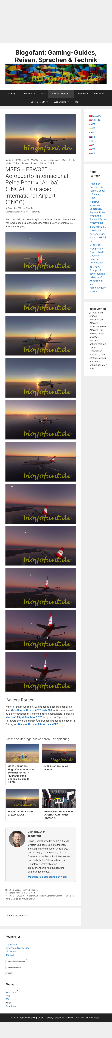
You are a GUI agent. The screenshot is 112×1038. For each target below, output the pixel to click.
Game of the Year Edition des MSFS (38, 724)
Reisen (97, 93)
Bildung (11, 93)
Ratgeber (81, 93)
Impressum (11, 944)
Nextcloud (11, 992)
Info (76, 102)
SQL (7, 999)
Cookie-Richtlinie (14, 967)
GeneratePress (92, 1017)
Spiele (17, 890)
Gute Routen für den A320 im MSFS (31, 710)
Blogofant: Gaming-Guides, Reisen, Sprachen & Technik (56, 56)
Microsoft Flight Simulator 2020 (23, 717)
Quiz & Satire (60, 102)
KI (42, 93)
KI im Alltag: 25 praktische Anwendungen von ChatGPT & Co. (97, 234)
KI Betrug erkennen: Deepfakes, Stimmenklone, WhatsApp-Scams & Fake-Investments (97, 212)
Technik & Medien (59, 93)
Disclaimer (11, 951)
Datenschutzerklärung (17, 948)
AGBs (10, 974)
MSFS (18, 160)
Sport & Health (38, 102)
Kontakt (9, 955)
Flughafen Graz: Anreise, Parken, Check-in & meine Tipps (97, 190)
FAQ (7, 995)
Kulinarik (28, 93)
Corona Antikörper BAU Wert (21, 893)
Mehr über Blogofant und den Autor (47, 877)
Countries (10, 1006)
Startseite (9, 160)
